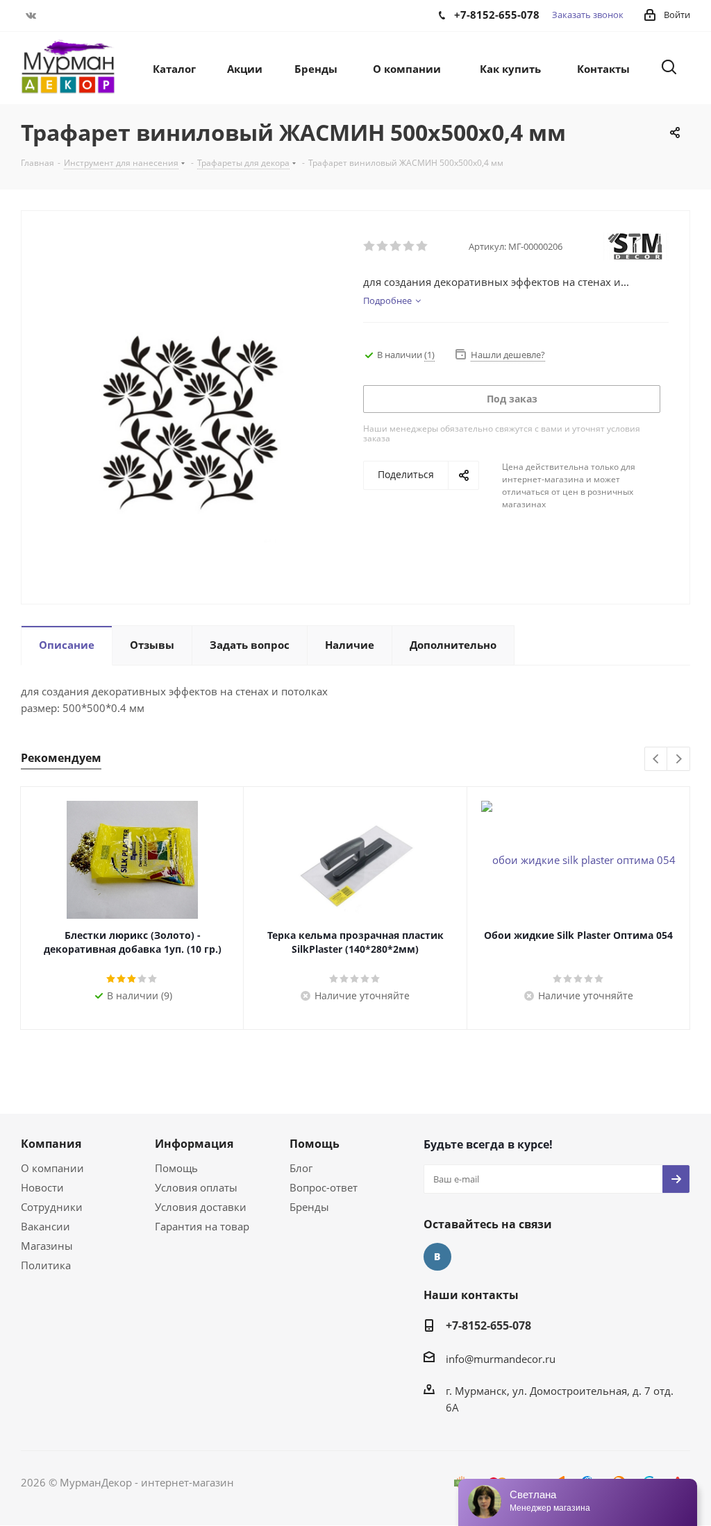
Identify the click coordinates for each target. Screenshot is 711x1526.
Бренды (309, 1207)
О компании (52, 1168)
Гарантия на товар (202, 1226)
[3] (396, 246)
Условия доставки (200, 1207)
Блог (301, 1168)
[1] (369, 246)
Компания (51, 1143)
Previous (656, 759)
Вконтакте (31, 15)
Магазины (47, 1246)
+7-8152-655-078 (488, 1325)
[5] (422, 246)
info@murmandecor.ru (500, 1359)
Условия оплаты (196, 1187)
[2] (383, 246)
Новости (42, 1187)
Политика (46, 1265)
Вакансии (45, 1226)
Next (678, 759)
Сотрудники (52, 1207)
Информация (194, 1143)
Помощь (176, 1168)
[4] (409, 246)
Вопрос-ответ (324, 1187)
